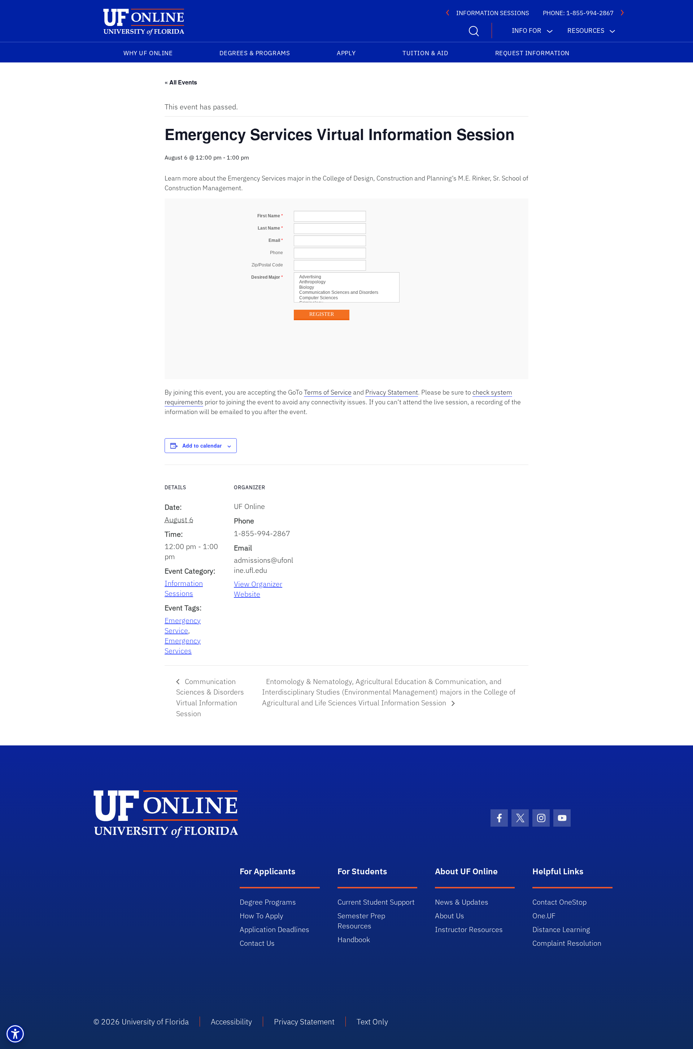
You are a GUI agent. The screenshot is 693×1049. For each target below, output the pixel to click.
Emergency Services (183, 646)
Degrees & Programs (254, 53)
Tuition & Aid (425, 53)
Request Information (532, 53)
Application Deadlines (274, 929)
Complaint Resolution (566, 943)
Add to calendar (202, 445)
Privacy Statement (391, 392)
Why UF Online (148, 53)
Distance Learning (561, 929)
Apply (346, 53)
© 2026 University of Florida (141, 1022)
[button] (15, 1033)
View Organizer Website (258, 589)
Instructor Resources (469, 929)
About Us (449, 915)
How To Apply (261, 915)
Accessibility (231, 1022)
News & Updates (461, 902)
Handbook (353, 939)
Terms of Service (328, 392)
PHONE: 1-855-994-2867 (578, 13)
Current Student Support (376, 902)
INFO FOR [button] (526, 30)
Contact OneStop (559, 902)
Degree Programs (268, 902)
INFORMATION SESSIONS (492, 13)
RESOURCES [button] (585, 30)
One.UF (543, 915)
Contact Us (257, 943)
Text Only (372, 1022)
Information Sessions (184, 588)
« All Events (181, 82)
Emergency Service (183, 625)
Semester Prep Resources (361, 921)
